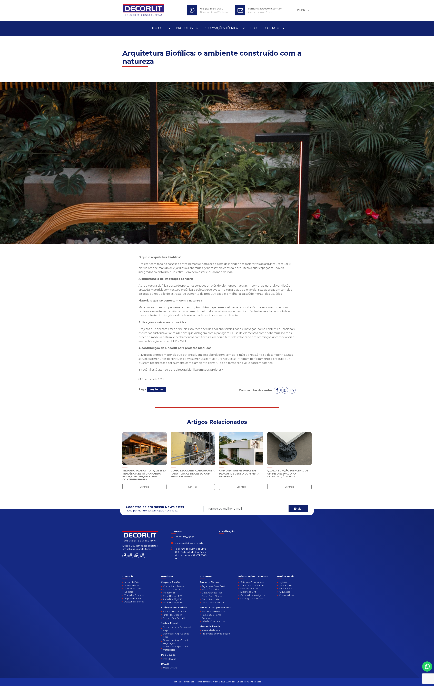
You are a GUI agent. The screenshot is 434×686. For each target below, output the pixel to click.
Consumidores (286, 595)
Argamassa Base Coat (213, 586)
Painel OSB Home (211, 615)
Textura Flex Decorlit (174, 618)
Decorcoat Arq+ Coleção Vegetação (176, 642)
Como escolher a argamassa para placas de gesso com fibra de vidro (192, 473)
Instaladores (285, 585)
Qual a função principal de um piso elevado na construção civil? (287, 473)
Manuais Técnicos (249, 588)
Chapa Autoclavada (173, 586)
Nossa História (131, 582)
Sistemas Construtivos (251, 582)
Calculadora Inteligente (252, 595)
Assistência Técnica (134, 601)
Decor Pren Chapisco (213, 596)
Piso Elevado (169, 659)
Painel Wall (169, 592)
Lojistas (283, 582)
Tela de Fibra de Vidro (213, 621)
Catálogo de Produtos (251, 598)
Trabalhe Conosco (134, 595)
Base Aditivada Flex (212, 592)
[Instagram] (130, 555)
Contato (272, 28)
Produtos (184, 28)
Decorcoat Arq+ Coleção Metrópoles (176, 648)
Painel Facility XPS (173, 599)
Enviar (298, 508)
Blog (254, 28)
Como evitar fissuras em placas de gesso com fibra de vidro (239, 473)
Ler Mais (144, 487)
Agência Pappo (254, 682)
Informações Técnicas (222, 28)
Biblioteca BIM (248, 592)
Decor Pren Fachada (213, 602)
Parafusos (207, 618)
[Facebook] (124, 555)
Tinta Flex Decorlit (172, 615)
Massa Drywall (170, 668)
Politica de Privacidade (183, 682)
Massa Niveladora (211, 630)
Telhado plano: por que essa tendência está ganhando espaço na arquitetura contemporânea (144, 475)
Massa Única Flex (210, 589)
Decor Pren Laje (210, 599)
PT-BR (300, 10)
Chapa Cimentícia (172, 589)
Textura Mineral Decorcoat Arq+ (177, 629)
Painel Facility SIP (172, 602)
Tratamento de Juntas (252, 585)
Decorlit (158, 28)
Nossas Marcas (131, 585)
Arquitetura (156, 389)
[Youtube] (142, 555)
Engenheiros (285, 588)
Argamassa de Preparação (216, 633)
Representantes (132, 598)
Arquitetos (284, 592)
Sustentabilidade (133, 588)
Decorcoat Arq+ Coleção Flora (176, 635)
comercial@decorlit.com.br (265, 8)
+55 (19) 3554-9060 (211, 8)
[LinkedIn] (136, 555)
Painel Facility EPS (173, 596)
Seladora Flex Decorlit (175, 611)
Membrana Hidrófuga (213, 611)
